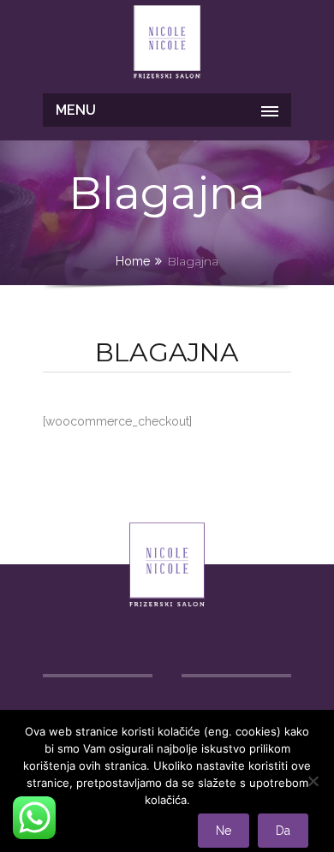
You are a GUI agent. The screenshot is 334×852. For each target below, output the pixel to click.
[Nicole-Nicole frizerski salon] (167, 44)
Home (133, 261)
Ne (223, 830)
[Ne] (312, 780)
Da (283, 830)
